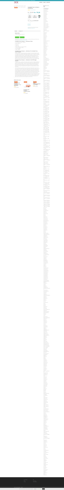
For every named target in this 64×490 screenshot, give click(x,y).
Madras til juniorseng (46, 345)
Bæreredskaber (45, 65)
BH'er (44, 69)
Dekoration (45, 238)
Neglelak (44, 358)
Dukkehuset (45, 241)
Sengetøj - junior (45, 405)
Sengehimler (45, 397)
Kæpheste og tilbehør (46, 309)
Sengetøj (44, 403)
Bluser (44, 214)
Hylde (44, 303)
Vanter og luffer (45, 469)
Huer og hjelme (45, 302)
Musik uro (45, 352)
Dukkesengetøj (45, 245)
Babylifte (44, 33)
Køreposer (45, 320)
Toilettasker (45, 457)
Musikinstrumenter (46, 353)
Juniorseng (45, 308)
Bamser (44, 57)
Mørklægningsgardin (46, 351)
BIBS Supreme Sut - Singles (47, 180)
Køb (29, 24)
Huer (44, 301)
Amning (44, 22)
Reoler (44, 391)
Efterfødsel (45, 252)
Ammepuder (45, 18)
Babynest (45, 34)
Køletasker (45, 318)
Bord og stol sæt (45, 218)
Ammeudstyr (45, 20)
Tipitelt (44, 455)
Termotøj (45, 451)
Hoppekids (45, 296)
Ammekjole (45, 15)
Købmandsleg (45, 316)
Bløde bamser (45, 213)
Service (44, 407)
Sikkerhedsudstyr (45, 409)
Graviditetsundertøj (46, 280)
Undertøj (44, 465)
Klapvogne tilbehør (46, 312)
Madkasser (45, 341)
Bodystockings (45, 216)
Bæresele (45, 66)
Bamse (44, 56)
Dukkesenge (45, 244)
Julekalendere (45, 306)
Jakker (44, 305)
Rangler (44, 388)
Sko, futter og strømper (46, 411)
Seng (44, 396)
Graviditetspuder (45, 277)
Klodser (44, 313)
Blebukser (45, 211)
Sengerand (45, 400)
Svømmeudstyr (45, 447)
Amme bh (45, 12)
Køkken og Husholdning (46, 317)
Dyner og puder (45, 251)
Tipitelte (44, 456)
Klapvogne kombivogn (46, 311)
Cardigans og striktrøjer (46, 234)
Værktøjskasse (45, 472)
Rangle (44, 387)
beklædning (45, 67)
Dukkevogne (45, 250)
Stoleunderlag (45, 433)
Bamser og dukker (46, 58)
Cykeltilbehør (45, 236)
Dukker (44, 243)
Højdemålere (45, 298)
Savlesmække (45, 395)
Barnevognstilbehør (46, 64)
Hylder (44, 304)
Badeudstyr (45, 54)
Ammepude (45, 17)
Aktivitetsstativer (45, 11)
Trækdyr (44, 459)
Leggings (44, 338)
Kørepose (45, 319)
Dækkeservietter (45, 237)
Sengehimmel (45, 398)
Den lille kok (45, 239)
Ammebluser (45, 13)
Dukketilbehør (45, 246)
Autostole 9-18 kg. (45, 25)
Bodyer (44, 215)
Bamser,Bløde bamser (46, 59)
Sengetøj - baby (45, 404)
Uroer (44, 466)
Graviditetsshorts (45, 278)
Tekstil (44, 449)
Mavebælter (45, 349)
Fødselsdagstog (45, 260)
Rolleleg (44, 392)
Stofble (44, 430)
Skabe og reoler (45, 410)
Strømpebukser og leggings (47, 438)
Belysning (45, 68)
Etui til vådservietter (46, 254)
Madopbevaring (45, 342)
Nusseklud (45, 359)
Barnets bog (45, 61)
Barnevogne (45, 62)
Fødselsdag (45, 259)
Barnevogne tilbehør (46, 63)
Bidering (44, 208)
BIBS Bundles (45, 106)
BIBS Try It (45, 207)
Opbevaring (45, 361)
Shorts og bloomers (46, 408)
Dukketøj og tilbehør (46, 248)
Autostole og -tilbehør (46, 26)
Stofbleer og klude (46, 431)
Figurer (44, 255)
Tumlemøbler (45, 462)
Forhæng (44, 257)
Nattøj (44, 357)
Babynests (45, 35)
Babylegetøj (45, 32)
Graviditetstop (45, 279)
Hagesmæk (45, 286)
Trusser (44, 461)
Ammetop (45, 19)
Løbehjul (44, 340)
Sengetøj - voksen (45, 406)
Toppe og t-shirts (45, 458)
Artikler (26, 479)
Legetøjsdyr (45, 337)
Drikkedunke (45, 240)
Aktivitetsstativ (45, 10)
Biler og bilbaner (45, 210)
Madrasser (45, 348)
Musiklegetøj (45, 354)
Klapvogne (45, 310)
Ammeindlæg (45, 14)
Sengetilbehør (45, 402)
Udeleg (44, 463)
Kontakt (48, 2)
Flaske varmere (45, 256)
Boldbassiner (45, 217)
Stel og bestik (45, 429)
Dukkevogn (45, 249)
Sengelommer (45, 399)
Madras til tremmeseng (46, 346)
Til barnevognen (45, 452)
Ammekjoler (45, 16)
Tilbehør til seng (45, 454)
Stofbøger (45, 432)
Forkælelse (45, 258)
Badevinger (45, 55)
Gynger (44, 285)
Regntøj (44, 390)
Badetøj (44, 53)
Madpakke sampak (46, 343)
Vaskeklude (45, 470)
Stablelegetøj (45, 428)
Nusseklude (45, 360)
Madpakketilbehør (46, 344)
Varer (44, 2)
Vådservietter (45, 467)
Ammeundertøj (45, 21)
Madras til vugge (45, 347)
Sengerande (45, 401)
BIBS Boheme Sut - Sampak (47, 97)
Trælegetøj (45, 460)
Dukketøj (44, 247)
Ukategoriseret (45, 464)
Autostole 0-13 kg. (45, 23)
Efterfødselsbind (45, 253)
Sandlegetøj (45, 394)
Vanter (44, 468)
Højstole (44, 299)
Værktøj (44, 471)
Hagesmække (45, 287)
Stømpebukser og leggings (46, 434)
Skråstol (44, 412)
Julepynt (44, 307)
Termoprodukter (45, 450)
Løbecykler (45, 339)
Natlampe (45, 356)
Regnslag (45, 389)
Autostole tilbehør (46, 27)
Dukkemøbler (45, 242)
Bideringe (45, 209)
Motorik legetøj (45, 350)
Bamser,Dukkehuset (46, 60)
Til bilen (44, 453)
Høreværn (45, 300)
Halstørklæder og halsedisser (47, 288)
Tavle (44, 448)
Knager (44, 314)
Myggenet (45, 355)
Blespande (45, 212)
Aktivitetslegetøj (45, 9)
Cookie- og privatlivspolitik (17, 487)
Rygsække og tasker (46, 393)
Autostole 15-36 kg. (46, 24)
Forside (40, 2)
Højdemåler (45, 297)
